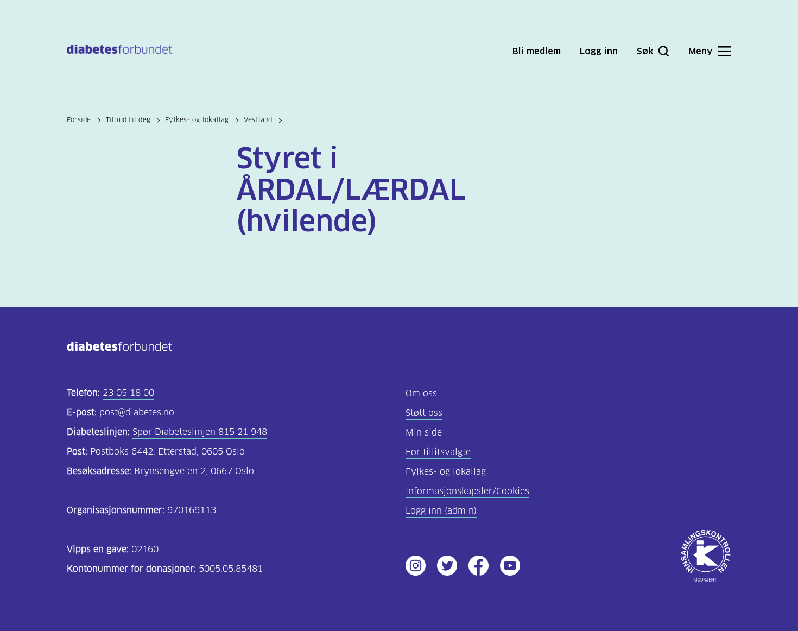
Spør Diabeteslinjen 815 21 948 (199, 432)
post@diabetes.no (136, 412)
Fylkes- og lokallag (197, 120)
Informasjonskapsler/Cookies (467, 491)
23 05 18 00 (128, 393)
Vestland (258, 120)
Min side (424, 432)
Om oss (421, 393)
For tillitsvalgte (438, 452)
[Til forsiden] (119, 51)
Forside (79, 120)
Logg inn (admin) (441, 511)
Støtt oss (424, 413)
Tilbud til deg (128, 120)
